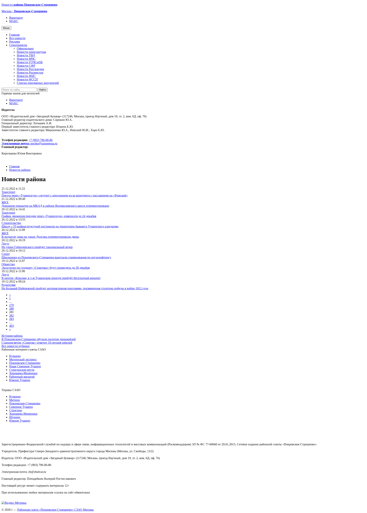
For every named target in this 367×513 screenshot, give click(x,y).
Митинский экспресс (23, 359)
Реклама (14, 41)
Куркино (15, 356)
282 (11, 315)
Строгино (15, 410)
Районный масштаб (22, 376)
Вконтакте (16, 17)
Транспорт (8, 192)
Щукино (14, 417)
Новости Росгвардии (30, 69)
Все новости (17, 38)
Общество (8, 264)
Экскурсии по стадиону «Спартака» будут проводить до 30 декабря (46, 267)
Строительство (11, 223)
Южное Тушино (19, 380)
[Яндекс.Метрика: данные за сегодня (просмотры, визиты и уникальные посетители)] (14, 503)
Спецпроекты (18, 45)
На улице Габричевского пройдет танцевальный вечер (37, 247)
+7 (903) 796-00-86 (27, 141)
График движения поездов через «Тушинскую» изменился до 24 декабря (49, 216)
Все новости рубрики (16, 346)
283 (11, 319)
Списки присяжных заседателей (38, 82)
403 (11, 325)
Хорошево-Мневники (23, 373)
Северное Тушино (21, 406)
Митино (14, 400)
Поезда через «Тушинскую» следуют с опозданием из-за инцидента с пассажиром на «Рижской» (65, 195)
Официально (25, 48)
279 (11, 305)
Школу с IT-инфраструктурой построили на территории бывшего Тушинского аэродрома (60, 226)
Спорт (6, 254)
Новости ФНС (26, 76)
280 (11, 308)
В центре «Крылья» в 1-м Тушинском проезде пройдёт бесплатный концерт (51, 278)
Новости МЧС (26, 58)
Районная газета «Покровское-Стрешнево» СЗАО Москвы (55, 509)
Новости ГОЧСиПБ (30, 62)
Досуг (5, 243)
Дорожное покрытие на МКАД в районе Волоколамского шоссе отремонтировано (55, 205)
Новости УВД (26, 55)
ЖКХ (5, 202)
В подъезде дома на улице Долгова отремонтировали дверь (40, 236)
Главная (14, 34)
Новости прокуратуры (31, 52)
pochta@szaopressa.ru (43, 143)
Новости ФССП (27, 79)
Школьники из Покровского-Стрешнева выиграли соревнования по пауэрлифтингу (56, 257)
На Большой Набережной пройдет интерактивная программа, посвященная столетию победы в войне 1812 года (75, 288)
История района (12, 335)
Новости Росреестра (30, 72)
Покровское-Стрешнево (24, 362)
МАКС (13, 21)
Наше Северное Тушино (25, 366)
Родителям (8, 285)
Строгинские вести (21, 369)
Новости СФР (26, 65)
